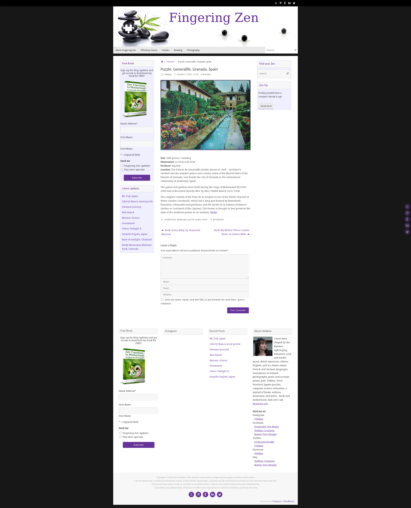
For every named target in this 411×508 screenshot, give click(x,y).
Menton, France (131, 217)
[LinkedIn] (289, 3)
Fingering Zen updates (137, 165)
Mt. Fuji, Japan (130, 196)
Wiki (213, 212)
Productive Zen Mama (266, 426)
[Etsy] (276, 3)
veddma (167, 74)
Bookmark (218, 219)
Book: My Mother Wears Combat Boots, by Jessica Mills (231, 232)
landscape (182, 219)
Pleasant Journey (131, 206)
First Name (126, 137)
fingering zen (260, 403)
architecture (170, 219)
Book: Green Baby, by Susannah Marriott (181, 232)
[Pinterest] (280, 3)
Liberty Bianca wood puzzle (137, 201)
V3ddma (258, 418)
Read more (266, 106)
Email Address (129, 123)
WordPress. (289, 501)
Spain (198, 219)
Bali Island (128, 212)
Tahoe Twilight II (131, 228)
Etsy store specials (134, 169)
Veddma (258, 453)
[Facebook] (285, 3)
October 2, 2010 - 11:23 (187, 74)
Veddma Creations (264, 430)
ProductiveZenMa (264, 441)
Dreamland (128, 223)
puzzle (191, 219)
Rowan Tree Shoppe (265, 434)
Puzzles (170, 61)
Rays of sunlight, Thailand (137, 239)
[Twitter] (294, 3)
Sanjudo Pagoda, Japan (135, 234)
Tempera (276, 501)
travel (204, 219)
